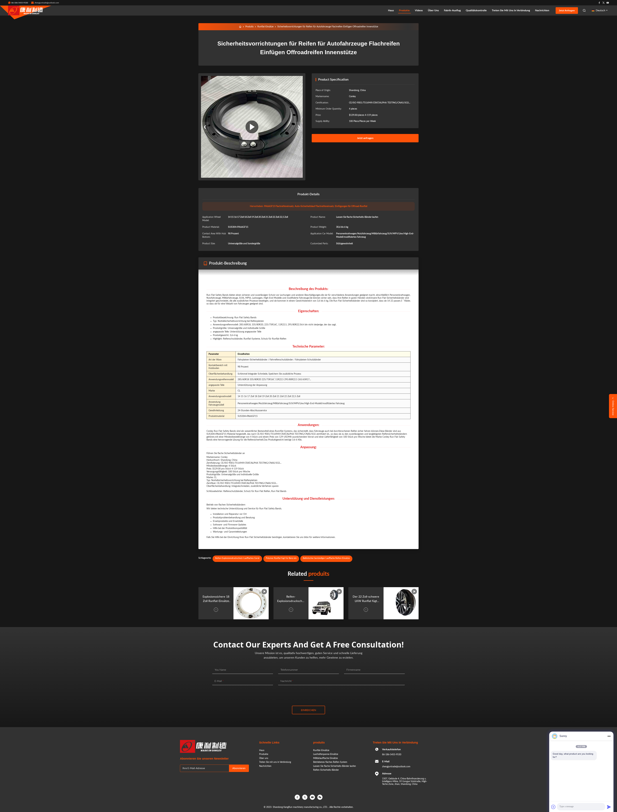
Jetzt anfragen (567, 10)
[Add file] (553, 806)
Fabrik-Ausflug (452, 10)
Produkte (404, 10)
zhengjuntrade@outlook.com (47, 3)
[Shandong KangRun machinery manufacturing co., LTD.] (25, 10)
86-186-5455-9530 (391, 754)
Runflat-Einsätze (265, 27)
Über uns (433, 10)
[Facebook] (599, 2)
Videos (419, 10)
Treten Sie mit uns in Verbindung (511, 10)
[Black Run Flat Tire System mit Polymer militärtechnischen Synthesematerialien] (252, 127)
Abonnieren (239, 768)
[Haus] (240, 26)
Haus (391, 10)
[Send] (609, 806)
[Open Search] (584, 10)
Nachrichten (542, 10)
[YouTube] (312, 797)
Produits (249, 27)
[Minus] (609, 736)
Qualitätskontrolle (476, 10)
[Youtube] (607, 2)
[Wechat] (319, 797)
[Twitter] (603, 2)
